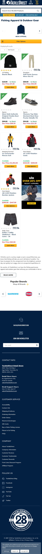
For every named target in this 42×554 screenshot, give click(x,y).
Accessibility (6, 405)
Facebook (9, 483)
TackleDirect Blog (11, 478)
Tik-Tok (8, 496)
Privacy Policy (29, 540)
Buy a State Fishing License (11, 427)
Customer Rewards (8, 459)
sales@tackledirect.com (9, 382)
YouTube (9, 492)
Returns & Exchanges (9, 421)
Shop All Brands (19, 284)
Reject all (15, 551)
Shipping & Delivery (8, 411)
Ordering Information (8, 414)
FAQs (3, 433)
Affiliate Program (7, 466)
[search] (37, 11)
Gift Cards (5, 424)
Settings (6, 551)
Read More (8, 275)
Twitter (8, 500)
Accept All (24, 551)
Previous (2, 31)
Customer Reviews (8, 453)
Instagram (9, 487)
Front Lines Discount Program (11, 462)
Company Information (9, 450)
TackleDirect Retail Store (12, 366)
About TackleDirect (8, 446)
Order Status (6, 417)
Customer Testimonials (9, 456)
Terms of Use (19, 540)
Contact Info (6, 408)
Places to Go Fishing (8, 430)
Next (39, 31)
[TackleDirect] (16, 2)
